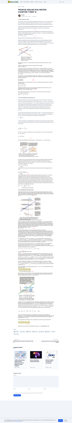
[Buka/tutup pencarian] (61, 2)
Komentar (15, 375)
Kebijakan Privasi (17, 421)
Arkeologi (31, 1)
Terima (60, 420)
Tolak (65, 420)
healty (21, 1)
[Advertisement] (16, 410)
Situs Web (44, 388)
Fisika (29, 16)
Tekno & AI (36, 1)
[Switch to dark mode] (63, 2)
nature (45, 1)
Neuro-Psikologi (26, 1)
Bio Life (40, 1)
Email (29, 388)
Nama (14, 388)
